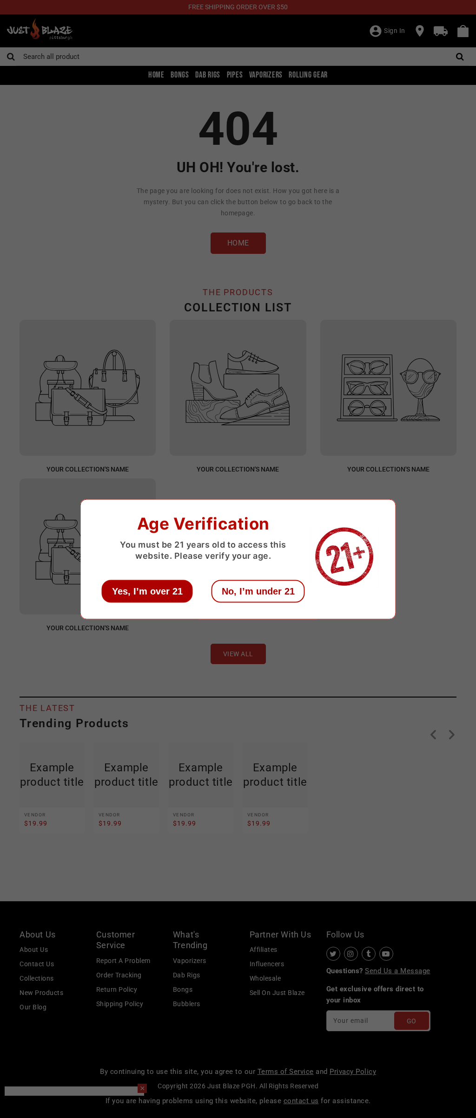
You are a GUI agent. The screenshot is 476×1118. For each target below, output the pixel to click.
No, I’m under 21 (258, 591)
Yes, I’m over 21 (147, 591)
